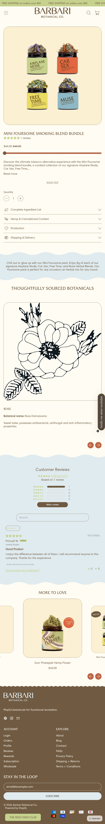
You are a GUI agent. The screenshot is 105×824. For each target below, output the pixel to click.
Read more (10, 173)
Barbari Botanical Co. (25, 804)
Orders (8, 740)
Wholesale (10, 766)
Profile (7, 745)
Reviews (8, 751)
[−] (6, 198)
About (60, 735)
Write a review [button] (52, 504)
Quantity (8, 192)
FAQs (59, 751)
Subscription (11, 761)
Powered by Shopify (16, 807)
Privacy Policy (64, 756)
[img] (14, 536)
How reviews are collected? (22, 570)
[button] (53, 76)
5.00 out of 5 (59, 476)
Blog (59, 740)
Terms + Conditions (68, 766)
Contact (61, 745)
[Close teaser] (98, 431)
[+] (20, 198)
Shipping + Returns (68, 761)
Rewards (9, 756)
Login (7, 735)
